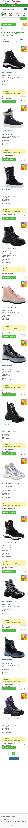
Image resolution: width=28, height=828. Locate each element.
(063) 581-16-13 (7, 819)
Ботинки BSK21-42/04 (9, 425)
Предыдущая (6, 753)
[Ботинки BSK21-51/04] (14, 118)
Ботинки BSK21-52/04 (9, 72)
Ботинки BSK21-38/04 (9, 542)
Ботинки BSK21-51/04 (9, 131)
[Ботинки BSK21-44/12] (14, 294)
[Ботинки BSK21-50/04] (14, 176)
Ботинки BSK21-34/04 (9, 660)
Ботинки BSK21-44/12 (9, 307)
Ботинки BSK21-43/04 (9, 366)
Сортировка (4, 39)
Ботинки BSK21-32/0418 (10, 718)
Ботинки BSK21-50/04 (9, 189)
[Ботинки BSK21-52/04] (14, 59)
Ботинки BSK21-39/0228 (10, 483)
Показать (20, 39)
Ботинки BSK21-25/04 (9, 248)
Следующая (21, 753)
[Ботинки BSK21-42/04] (14, 412)
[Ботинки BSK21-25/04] (14, 235)
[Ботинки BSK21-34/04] (14, 647)
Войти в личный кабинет (9, 9)
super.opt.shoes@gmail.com (10, 825)
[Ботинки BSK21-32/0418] (14, 705)
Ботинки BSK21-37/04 (9, 601)
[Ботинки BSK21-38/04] (14, 529)
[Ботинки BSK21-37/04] (14, 588)
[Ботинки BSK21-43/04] (14, 353)
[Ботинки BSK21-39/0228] (14, 470)
